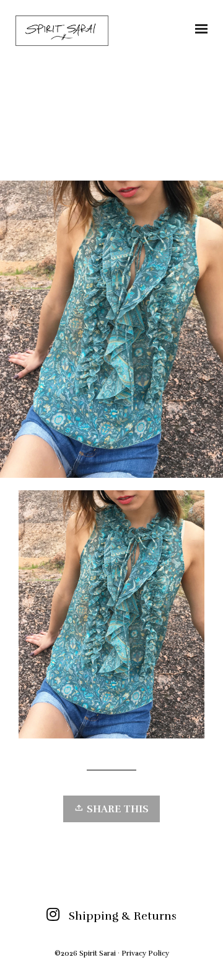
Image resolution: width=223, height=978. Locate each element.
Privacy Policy (145, 953)
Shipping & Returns (123, 916)
